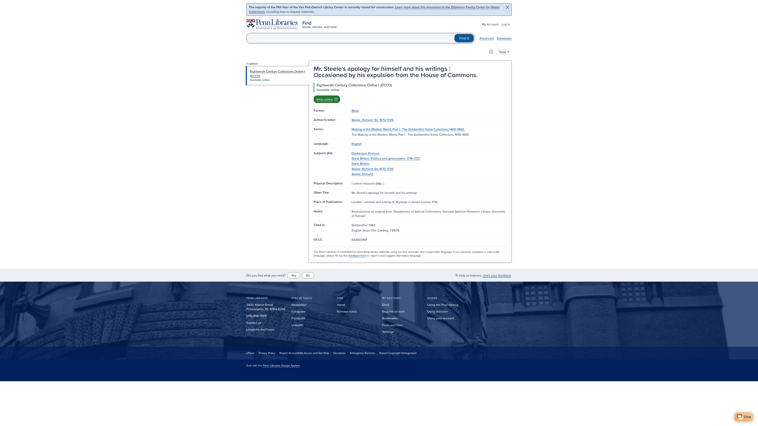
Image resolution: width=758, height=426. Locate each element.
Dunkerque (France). (366, 153)
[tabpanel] (410, 93)
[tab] (277, 75)
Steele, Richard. (362, 174)
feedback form (357, 256)
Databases (504, 38)
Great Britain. (361, 163)
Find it (464, 38)
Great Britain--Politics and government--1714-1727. (386, 158)
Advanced (486, 38)
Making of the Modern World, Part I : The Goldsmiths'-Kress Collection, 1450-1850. (408, 129)
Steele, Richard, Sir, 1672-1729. (373, 120)
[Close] (507, 7)
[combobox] (350, 38)
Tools (503, 52)
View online (324, 99)
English (357, 144)
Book (355, 110)
